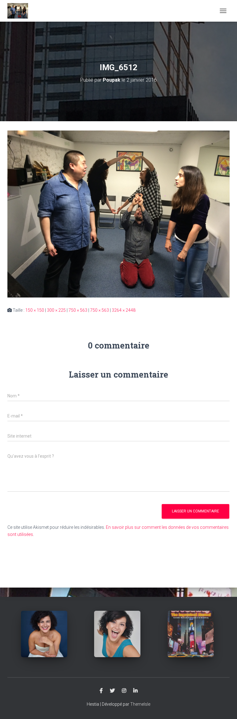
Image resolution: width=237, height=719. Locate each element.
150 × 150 (34, 310)
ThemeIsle (140, 704)
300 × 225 (56, 310)
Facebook (101, 691)
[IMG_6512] (118, 213)
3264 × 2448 (123, 310)
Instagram (124, 691)
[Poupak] (20, 11)
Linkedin (135, 691)
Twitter (112, 691)
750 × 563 (78, 310)
